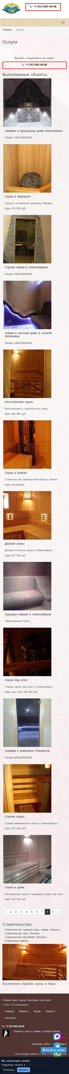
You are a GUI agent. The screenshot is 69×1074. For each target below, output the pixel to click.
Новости (50, 1011)
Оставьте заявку (55, 1050)
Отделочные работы (16, 940)
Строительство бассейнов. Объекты (25, 937)
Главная (6, 29)
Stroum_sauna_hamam (57, 1046)
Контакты (10, 1017)
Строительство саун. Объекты (22, 933)
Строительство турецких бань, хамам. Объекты (32, 929)
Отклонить (8, 1070)
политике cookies (35, 1064)
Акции (37, 1011)
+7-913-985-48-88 (44, 6)
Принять (23, 1070)
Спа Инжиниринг (57, 1036)
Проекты (24, 1011)
